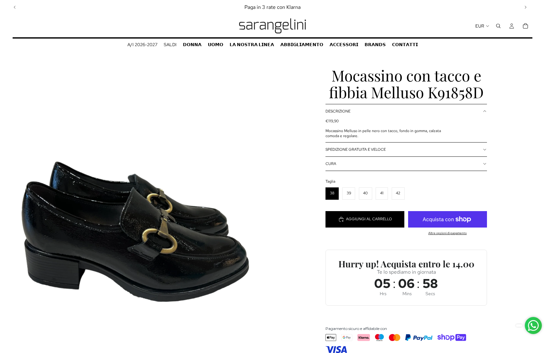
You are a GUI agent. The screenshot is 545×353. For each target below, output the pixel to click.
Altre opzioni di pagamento (447, 233)
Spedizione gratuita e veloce (355, 149)
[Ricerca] (498, 26)
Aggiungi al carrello (369, 219)
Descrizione (337, 111)
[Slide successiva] (525, 7)
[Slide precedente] (15, 7)
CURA (330, 163)
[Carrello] (525, 26)
